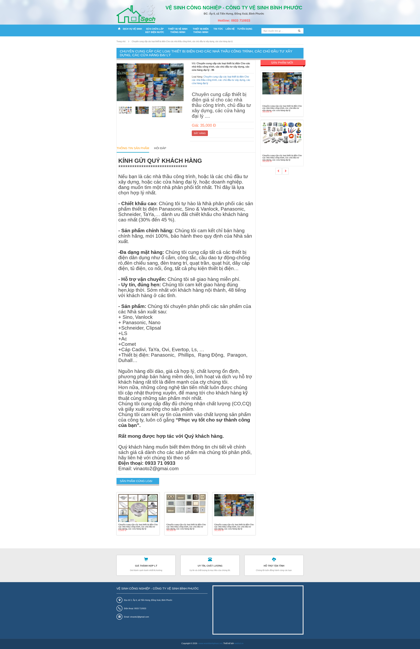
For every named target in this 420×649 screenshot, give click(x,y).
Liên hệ (230, 29)
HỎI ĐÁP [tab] (160, 148)
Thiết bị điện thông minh (201, 30)
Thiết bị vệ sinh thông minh (177, 30)
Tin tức (218, 29)
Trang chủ (121, 41)
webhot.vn (238, 643)
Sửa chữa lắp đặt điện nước (154, 30)
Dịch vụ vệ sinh (132, 29)
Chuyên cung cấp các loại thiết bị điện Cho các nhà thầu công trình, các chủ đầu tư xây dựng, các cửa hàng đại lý (182, 41)
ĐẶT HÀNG (200, 133)
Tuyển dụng (244, 29)
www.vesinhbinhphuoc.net (210, 643)
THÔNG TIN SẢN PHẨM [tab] (133, 148)
